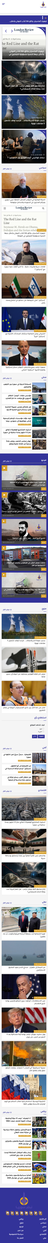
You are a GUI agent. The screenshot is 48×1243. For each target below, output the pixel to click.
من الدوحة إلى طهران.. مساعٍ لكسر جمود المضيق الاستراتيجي (26, 969)
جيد (40, 729)
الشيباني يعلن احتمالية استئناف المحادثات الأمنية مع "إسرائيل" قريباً (25, 335)
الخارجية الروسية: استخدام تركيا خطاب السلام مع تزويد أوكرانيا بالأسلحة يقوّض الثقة (24, 1103)
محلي (43, 377)
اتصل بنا (20, 1238)
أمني (44, 748)
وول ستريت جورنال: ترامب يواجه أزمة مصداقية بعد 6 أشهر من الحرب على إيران (26, 1036)
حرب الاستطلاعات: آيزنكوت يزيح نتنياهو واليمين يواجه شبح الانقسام (25, 1002)
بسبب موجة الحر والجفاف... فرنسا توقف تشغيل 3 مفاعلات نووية (26, 642)
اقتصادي (42, 790)
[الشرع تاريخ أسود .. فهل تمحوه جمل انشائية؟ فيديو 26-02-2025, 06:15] (24, 531)
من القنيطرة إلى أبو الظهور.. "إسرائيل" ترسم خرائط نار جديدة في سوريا (18, 768)
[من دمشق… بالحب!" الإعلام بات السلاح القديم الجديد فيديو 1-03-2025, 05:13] (24, 505)
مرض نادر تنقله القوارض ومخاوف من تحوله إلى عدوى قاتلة (25, 675)
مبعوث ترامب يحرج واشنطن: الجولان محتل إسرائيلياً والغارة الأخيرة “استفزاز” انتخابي (25, 369)
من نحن (20, 1231)
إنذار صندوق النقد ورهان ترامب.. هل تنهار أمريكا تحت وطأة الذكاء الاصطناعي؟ (25, 891)
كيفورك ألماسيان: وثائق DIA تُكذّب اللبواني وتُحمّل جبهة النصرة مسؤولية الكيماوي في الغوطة (28, 22)
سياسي (42, 168)
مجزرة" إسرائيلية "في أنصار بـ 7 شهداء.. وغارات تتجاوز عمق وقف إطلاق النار (25, 1069)
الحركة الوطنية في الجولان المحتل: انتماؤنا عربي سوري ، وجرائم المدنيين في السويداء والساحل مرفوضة (24, 201)
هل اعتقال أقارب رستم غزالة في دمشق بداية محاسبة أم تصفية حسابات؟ (19, 780)
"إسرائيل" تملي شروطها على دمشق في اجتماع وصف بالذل (25, 302)
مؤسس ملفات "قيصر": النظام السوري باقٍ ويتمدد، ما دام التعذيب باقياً (18, 398)
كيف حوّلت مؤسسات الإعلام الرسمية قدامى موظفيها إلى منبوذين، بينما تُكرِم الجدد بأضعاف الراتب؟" (17, 421)
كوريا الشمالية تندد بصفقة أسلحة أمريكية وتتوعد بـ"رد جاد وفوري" (24, 935)
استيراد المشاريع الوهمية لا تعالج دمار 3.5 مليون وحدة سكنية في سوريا (25, 824)
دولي (44, 902)
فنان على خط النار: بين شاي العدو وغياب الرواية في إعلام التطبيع (24, 709)
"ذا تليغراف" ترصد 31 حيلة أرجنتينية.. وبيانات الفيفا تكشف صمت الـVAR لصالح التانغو (17, 1121)
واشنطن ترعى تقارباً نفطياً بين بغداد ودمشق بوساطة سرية (25, 857)
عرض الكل (6, 169)
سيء (40, 732)
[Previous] (6, 31)
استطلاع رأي (40, 718)
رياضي (43, 1112)
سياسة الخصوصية (16, 1234)
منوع (44, 609)
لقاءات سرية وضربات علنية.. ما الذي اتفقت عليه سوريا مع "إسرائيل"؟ (24, 268)
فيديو (43, 460)
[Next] (11, 31)
